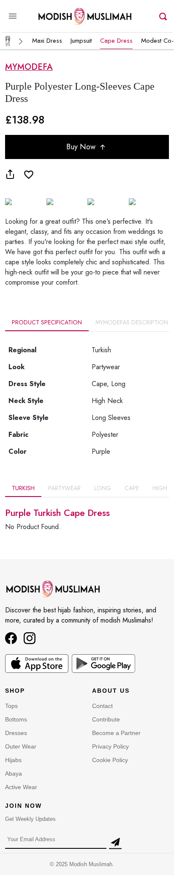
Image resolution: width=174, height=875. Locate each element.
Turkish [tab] (23, 488)
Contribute (106, 719)
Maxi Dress (47, 40)
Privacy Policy (110, 746)
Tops (11, 705)
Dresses (16, 733)
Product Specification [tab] (47, 322)
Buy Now (82, 146)
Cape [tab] (132, 488)
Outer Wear (20, 746)
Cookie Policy (110, 760)
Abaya (13, 773)
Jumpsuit (81, 40)
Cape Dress (116, 40)
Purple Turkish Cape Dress (57, 512)
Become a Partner (116, 733)
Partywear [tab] (64, 488)
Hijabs (13, 760)
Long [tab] (102, 488)
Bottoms (16, 719)
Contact (102, 705)
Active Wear (21, 787)
